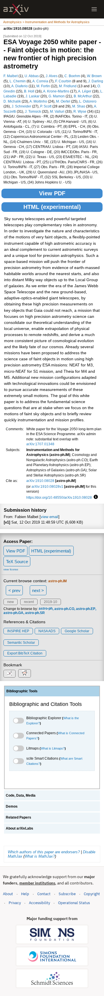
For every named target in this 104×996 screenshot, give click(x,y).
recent (29, 602)
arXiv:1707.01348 (40, 444)
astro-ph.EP (85, 609)
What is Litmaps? (53, 748)
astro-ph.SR (35, 613)
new (10, 602)
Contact (44, 893)
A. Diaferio (19, 86)
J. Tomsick (33, 111)
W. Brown (94, 76)
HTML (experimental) (52, 207)
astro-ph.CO (64, 609)
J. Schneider (21, 106)
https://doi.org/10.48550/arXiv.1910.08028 (59, 497)
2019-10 (50, 602)
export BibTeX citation (24, 653)
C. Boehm (72, 76)
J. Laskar (32, 96)
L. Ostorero (87, 101)
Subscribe (67, 893)
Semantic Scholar (21, 643)
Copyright (92, 893)
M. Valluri (57, 111)
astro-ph (46, 609)
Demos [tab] (12, 806)
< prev (14, 590)
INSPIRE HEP (18, 631)
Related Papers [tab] (18, 817)
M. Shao (78, 106)
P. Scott (45, 106)
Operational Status (74, 902)
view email (49, 517)
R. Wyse (79, 111)
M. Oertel (63, 101)
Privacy (15, 902)
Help (25, 893)
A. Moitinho (38, 101)
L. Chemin (18, 81)
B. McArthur (83, 96)
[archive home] (16, 9)
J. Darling (95, 81)
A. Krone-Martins (56, 91)
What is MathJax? (40, 856)
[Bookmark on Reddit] (24, 673)
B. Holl (29, 91)
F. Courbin (63, 81)
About (8, 893)
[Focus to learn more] (95, 497)
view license (10, 569)
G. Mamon (57, 96)
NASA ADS (46, 631)
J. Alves (51, 76)
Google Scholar (77, 631)
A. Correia (40, 81)
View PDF (52, 193)
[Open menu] (94, 9)
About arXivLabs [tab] (19, 828)
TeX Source (17, 561)
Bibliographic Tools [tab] (22, 691)
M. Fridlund (68, 86)
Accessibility (39, 902)
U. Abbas (32, 76)
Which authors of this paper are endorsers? (44, 852)
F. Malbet (10, 76)
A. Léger (84, 91)
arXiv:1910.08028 (40, 481)
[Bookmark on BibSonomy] (9, 674)
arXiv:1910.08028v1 (47, 486)
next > (38, 590)
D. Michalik (12, 101)
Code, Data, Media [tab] (21, 795)
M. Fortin (43, 86)
